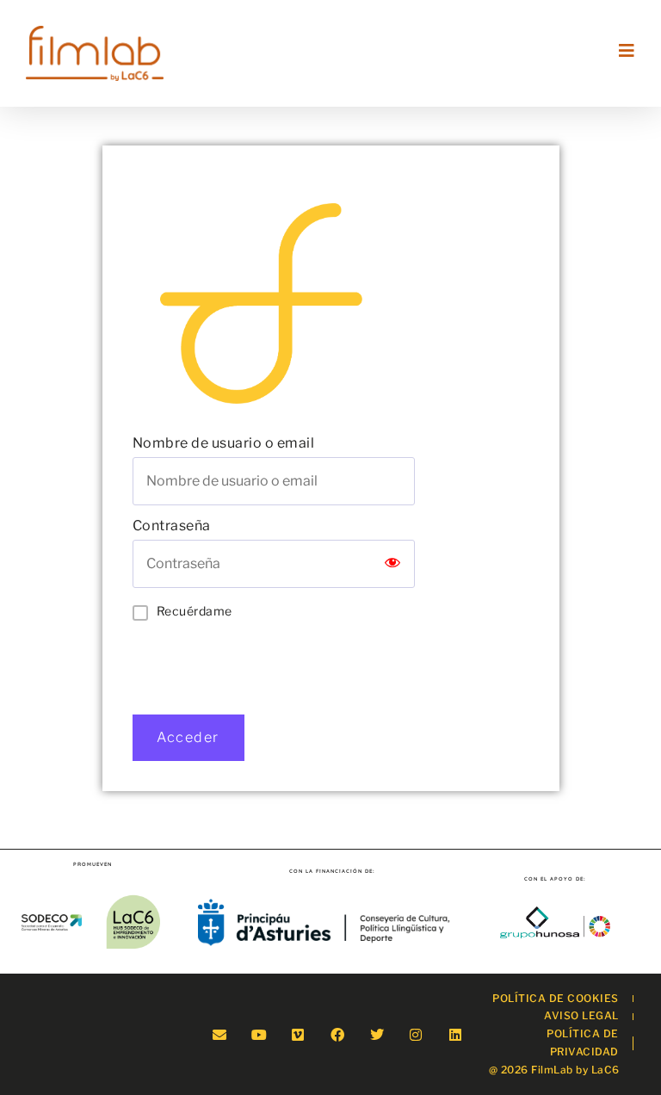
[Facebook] (338, 1034)
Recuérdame (194, 610)
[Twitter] (376, 1034)
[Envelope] (219, 1034)
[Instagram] (416, 1034)
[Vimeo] (298, 1034)
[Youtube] (259, 1034)
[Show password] (392, 564)
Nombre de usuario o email (224, 443)
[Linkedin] (456, 1034)
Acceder (188, 737)
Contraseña (172, 526)
